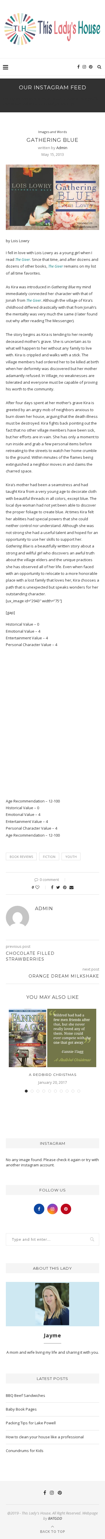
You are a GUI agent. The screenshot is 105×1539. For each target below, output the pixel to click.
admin (61, 147)
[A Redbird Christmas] (52, 1038)
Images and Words (52, 132)
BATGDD (55, 1518)
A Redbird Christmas (52, 1074)
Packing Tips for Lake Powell (31, 1422)
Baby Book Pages (21, 1409)
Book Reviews (21, 856)
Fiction (49, 856)
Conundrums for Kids (24, 1450)
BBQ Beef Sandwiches (25, 1395)
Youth (71, 856)
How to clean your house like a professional (45, 1436)
